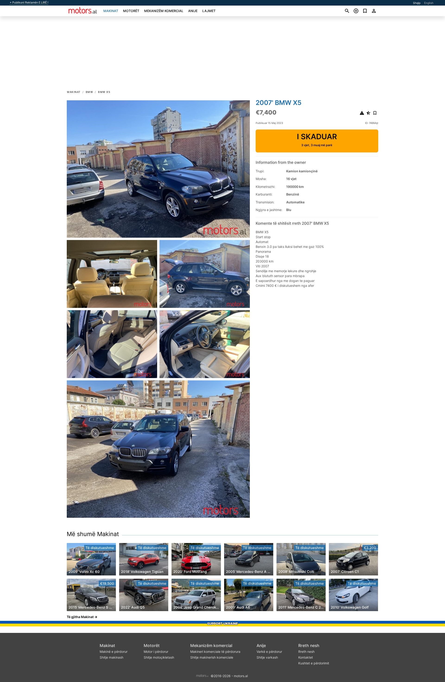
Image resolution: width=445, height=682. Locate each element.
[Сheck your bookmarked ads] (364, 11)
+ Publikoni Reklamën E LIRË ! (29, 2)
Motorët (131, 11)
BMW (89, 92)
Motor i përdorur (156, 652)
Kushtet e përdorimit (313, 663)
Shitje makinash (111, 657)
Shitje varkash (267, 657)
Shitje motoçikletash (159, 657)
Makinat (110, 11)
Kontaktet (305, 657)
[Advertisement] (222, 54)
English (428, 3)
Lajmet (209, 11)
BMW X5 (104, 92)
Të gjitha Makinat (80, 617)
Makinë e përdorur (113, 652)
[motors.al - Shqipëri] (202, 675)
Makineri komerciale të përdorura (215, 652)
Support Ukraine (222, 623)
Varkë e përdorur (269, 652)
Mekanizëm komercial (163, 11)
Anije (192, 11)
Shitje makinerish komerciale (211, 657)
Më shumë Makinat (93, 533)
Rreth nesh (308, 645)
